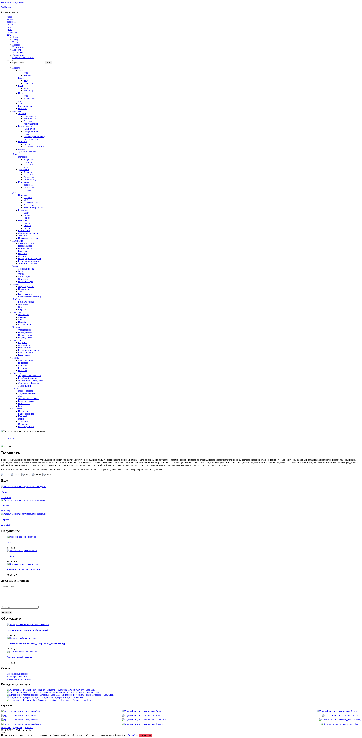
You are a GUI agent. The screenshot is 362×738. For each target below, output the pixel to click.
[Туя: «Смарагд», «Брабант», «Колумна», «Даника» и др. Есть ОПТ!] (20, 700)
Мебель (27, 200)
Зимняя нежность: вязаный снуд (23, 569)
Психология (12, 32)
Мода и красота (25, 391)
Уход (26, 73)
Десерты (22, 256)
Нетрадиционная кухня (29, 258)
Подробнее (133, 735)
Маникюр (28, 90)
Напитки (22, 253)
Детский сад (30, 179)
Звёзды (15, 39)
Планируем (29, 129)
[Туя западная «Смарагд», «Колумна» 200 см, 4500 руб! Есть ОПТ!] (20, 690)
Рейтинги (22, 368)
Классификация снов (17, 676)
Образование (24, 330)
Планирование (25, 332)
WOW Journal (7, 7)
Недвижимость (25, 347)
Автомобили (24, 345)
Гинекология (30, 116)
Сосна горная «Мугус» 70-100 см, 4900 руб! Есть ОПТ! (78, 692)
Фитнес (21, 149)
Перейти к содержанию (12, 2)
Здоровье (11, 22)
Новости (16, 50)
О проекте (17, 408)
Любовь (10, 24)
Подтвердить (145, 735)
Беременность (25, 126)
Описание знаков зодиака (30, 380)
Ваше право (18, 47)
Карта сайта (24, 416)
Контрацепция (31, 124)
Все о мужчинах (26, 302)
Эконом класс (24, 235)
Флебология (29, 98)
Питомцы (22, 220)
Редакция (17, 727)
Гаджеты (22, 342)
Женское (22, 113)
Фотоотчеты (24, 365)
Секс (20, 307)
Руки (20, 85)
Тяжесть (5, 505)
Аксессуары (29, 205)
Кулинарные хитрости (29, 261)
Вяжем (27, 215)
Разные (21, 406)
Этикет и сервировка (28, 263)
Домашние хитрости (28, 233)
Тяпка (4, 492)
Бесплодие (29, 121)
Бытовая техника (32, 202)
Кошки (27, 223)
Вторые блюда (25, 248)
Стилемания (24, 279)
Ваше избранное (26, 414)
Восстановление (32, 139)
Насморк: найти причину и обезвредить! (27, 630)
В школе (28, 190)
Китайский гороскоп (28, 378)
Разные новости (26, 352)
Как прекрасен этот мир (29, 297)
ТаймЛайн (23, 421)
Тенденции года (26, 269)
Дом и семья (24, 396)
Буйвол (10, 556)
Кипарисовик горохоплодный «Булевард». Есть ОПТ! (88, 695)
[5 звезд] (46, 474)
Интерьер (22, 195)
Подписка (23, 411)
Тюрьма (5, 519)
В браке (22, 309)
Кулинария (17, 52)
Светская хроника (26, 360)
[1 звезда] (6, 474)
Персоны (22, 370)
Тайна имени (24, 386)
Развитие (28, 164)
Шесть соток (24, 230)
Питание (22, 141)
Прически (28, 83)
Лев (9, 542)
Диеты (27, 144)
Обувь (21, 274)
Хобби (21, 291)
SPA (20, 103)
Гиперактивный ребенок (19, 657)
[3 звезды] (26, 474)
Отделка (28, 197)
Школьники (24, 182)
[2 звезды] (16, 474)
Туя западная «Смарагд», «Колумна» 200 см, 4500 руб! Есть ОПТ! (64, 690)
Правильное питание (34, 146)
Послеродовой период (34, 136)
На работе (23, 322)
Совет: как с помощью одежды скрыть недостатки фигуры (37, 643)
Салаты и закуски (26, 243)
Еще (9, 34)
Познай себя (24, 403)
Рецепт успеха (25, 337)
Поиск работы (25, 335)
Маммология (30, 118)
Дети (9, 29)
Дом (9, 27)
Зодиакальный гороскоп (29, 375)
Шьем (26, 213)
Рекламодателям (26, 426)
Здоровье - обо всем (27, 152)
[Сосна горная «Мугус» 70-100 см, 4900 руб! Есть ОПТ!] (29, 692)
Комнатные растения (34, 207)
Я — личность (25, 324)
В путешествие (25, 294)
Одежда (22, 271)
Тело (20, 101)
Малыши (22, 157)
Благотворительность (28, 350)
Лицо (20, 70)
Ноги (20, 93)
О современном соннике (19, 679)
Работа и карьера (26, 401)
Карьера (16, 45)
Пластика (22, 108)
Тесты (15, 42)
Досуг (15, 37)
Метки (21, 419)
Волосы (22, 78)
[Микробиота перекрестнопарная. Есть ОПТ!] (24, 697)
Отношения (23, 304)
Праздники (23, 289)
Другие (27, 228)
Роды (26, 134)
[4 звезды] (37, 474)
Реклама (29, 727)
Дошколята (23, 169)
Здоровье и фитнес (27, 393)
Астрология (18, 55)
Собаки (27, 225)
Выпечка (22, 251)
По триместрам (31, 131)
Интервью (23, 363)
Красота (11, 19)
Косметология (25, 106)
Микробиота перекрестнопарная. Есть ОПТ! (62, 697)
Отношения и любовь (28, 398)
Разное (27, 218)
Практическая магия (28, 238)
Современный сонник (23, 57)
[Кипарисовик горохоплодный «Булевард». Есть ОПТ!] (34, 695)
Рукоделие (23, 210)
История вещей (25, 281)
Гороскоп (16, 373)
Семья (21, 319)
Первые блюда (25, 246)
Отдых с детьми (26, 286)
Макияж (28, 75)
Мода (9, 17)
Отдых (15, 284)
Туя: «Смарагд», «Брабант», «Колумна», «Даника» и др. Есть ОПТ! (65, 700)
